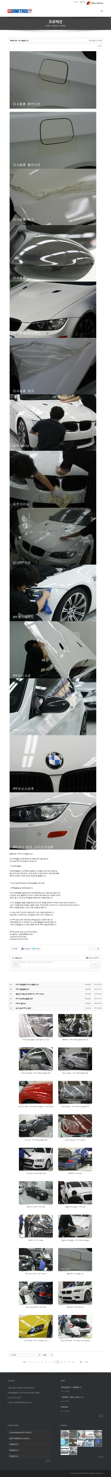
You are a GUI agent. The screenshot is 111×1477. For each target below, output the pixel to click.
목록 (15, 949)
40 (81, 1362)
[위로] (90, 949)
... (33, 1362)
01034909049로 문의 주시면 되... (20, 1432)
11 (65, 1362)
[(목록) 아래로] (94, 949)
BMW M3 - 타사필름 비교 (19, 40)
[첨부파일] (98, 949)
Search (39, 1355)
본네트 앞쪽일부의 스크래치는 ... (20, 1438)
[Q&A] (63, 1380)
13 (73, 1362)
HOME (48, 26)
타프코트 (88, 984)
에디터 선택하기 (93, 958)
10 (61, 1362)
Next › (87, 1362)
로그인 (75, 2)
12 (69, 1362)
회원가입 (83, 2)
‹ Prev (24, 1362)
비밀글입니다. (14, 1444)
